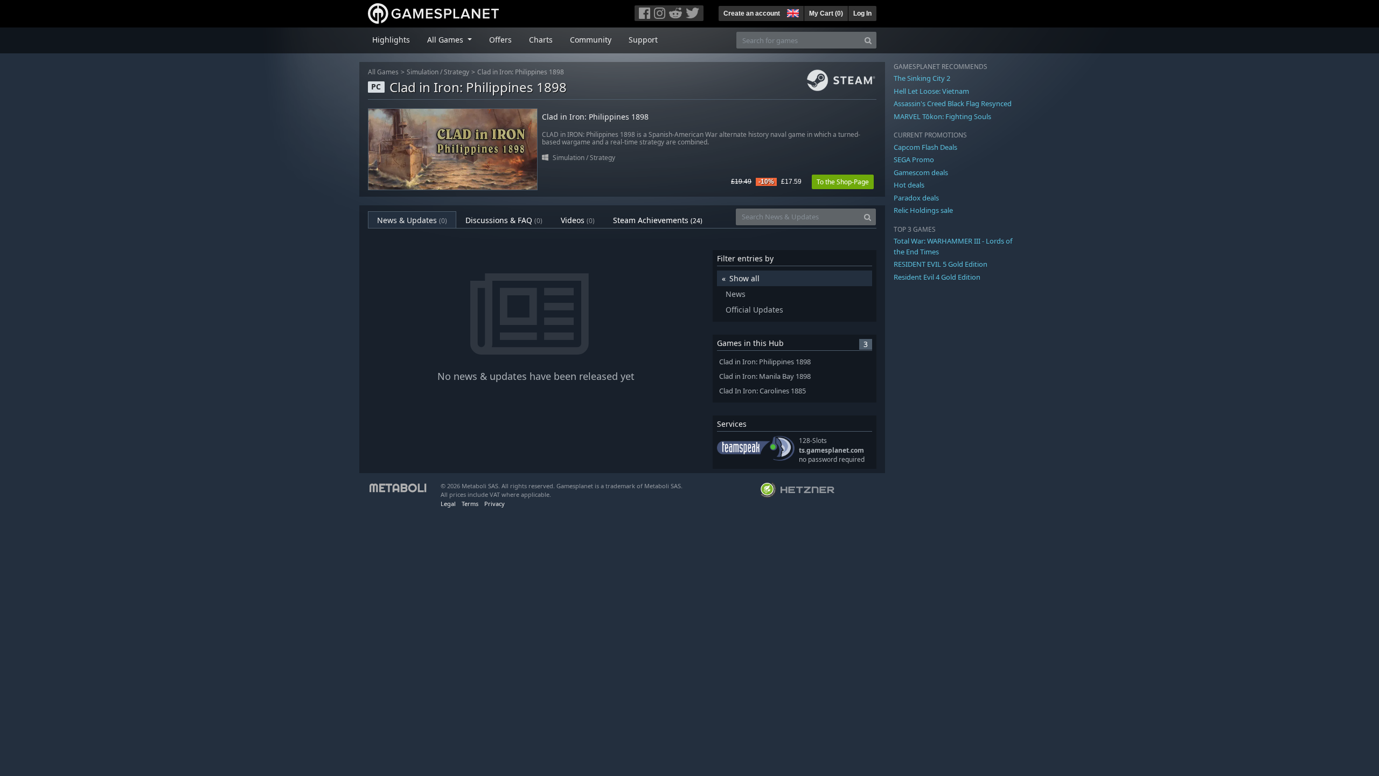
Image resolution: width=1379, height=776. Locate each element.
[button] (792, 11)
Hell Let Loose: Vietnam (931, 91)
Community (590, 39)
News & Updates (412, 220)
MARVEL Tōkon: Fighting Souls (942, 116)
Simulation (422, 72)
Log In (862, 13)
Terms (470, 504)
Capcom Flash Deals (925, 147)
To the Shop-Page (843, 181)
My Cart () (826, 13)
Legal (448, 504)
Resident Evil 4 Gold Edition (937, 277)
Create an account (751, 13)
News (736, 294)
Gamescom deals (921, 172)
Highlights (391, 39)
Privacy (494, 504)
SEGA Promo (914, 159)
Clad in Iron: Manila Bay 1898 (765, 376)
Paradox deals (916, 198)
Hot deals (909, 185)
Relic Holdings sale (923, 210)
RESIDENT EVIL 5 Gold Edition (940, 264)
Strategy (456, 72)
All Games (383, 72)
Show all (744, 278)
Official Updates (754, 309)
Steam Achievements (657, 220)
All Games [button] (446, 39)
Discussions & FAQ (503, 220)
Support (643, 39)
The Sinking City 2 (922, 78)
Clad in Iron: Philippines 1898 (520, 72)
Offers (500, 39)
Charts (541, 39)
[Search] (868, 40)
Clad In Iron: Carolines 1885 (762, 391)
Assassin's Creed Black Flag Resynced (953, 103)
